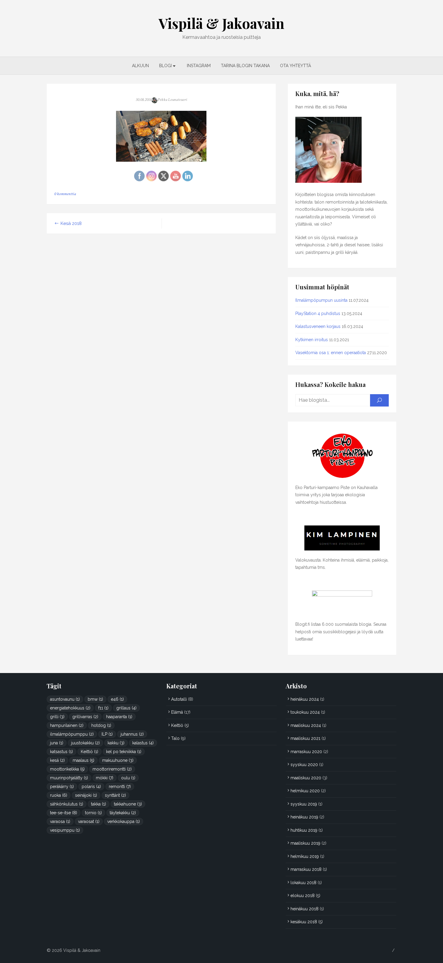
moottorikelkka (67, 769)
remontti (120, 786)
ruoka (58, 795)
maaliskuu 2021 (305, 738)
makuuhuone (118, 760)
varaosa (60, 821)
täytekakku (123, 812)
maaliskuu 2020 (306, 777)
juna (56, 742)
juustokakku (85, 742)
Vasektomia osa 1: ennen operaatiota (330, 352)
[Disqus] (161, 318)
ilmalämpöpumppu (72, 734)
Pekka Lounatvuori (172, 99)
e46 (117, 699)
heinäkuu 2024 (305, 699)
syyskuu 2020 (304, 764)
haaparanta (119, 716)
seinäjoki (86, 795)
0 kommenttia (65, 194)
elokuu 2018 (303, 895)
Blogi (165, 65)
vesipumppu (65, 830)
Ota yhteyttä (295, 65)
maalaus (83, 760)
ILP (107, 734)
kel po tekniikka (123, 751)
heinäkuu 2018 (305, 908)
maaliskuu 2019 (305, 843)
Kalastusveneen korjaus (318, 326)
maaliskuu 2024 (306, 725)
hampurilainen (66, 725)
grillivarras (85, 716)
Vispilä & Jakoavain (221, 23)
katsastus (61, 751)
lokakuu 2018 (303, 882)
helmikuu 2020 (305, 790)
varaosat (88, 821)
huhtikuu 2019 (304, 830)
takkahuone (128, 804)
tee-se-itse (63, 812)
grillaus (126, 708)
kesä (57, 760)
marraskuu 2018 (306, 869)
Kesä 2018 (71, 223)
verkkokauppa (123, 821)
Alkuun (140, 65)
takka (98, 804)
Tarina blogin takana (245, 65)
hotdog (101, 725)
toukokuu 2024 (305, 712)
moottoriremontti (112, 769)
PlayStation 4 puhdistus (317, 313)
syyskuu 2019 (304, 804)
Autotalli (179, 699)
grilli (57, 716)
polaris (91, 786)
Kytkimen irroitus (311, 339)
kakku (116, 742)
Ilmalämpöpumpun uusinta (321, 300)
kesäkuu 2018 (304, 921)
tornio (93, 812)
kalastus (143, 742)
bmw (95, 699)
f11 (103, 708)
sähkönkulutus (66, 804)
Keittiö (89, 751)
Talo (175, 738)
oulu (128, 777)
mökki (104, 777)
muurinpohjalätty (69, 777)
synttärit (115, 795)
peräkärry (62, 786)
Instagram (199, 65)
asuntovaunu (65, 699)
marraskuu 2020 (306, 751)
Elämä (177, 712)
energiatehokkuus (70, 708)
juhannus (132, 734)
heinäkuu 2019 (304, 817)
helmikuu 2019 (305, 856)
